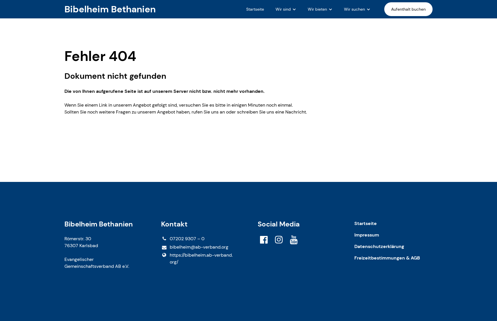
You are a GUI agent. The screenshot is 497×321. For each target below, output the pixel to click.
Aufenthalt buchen (408, 9)
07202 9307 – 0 (187, 239)
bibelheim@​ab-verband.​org (199, 247)
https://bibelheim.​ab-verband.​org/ (201, 258)
